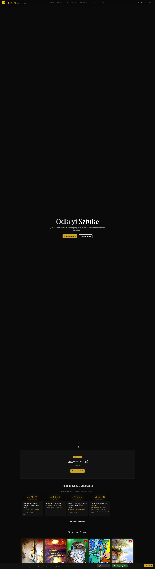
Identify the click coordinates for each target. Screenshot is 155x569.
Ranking (103, 3)
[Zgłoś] (144, 3)
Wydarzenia (94, 3)
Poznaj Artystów (86, 236)
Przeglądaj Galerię (70, 236)
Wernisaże (83, 3)
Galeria (51, 3)
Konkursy (74, 3)
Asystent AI (148, 565)
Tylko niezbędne (104, 566)
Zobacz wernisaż (77, 471)
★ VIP (66, 3)
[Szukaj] (138, 3)
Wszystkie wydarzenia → (77, 521)
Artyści (59, 3)
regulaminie (57, 566)
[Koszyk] (141, 3)
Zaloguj (150, 3)
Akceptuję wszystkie (119, 566)
